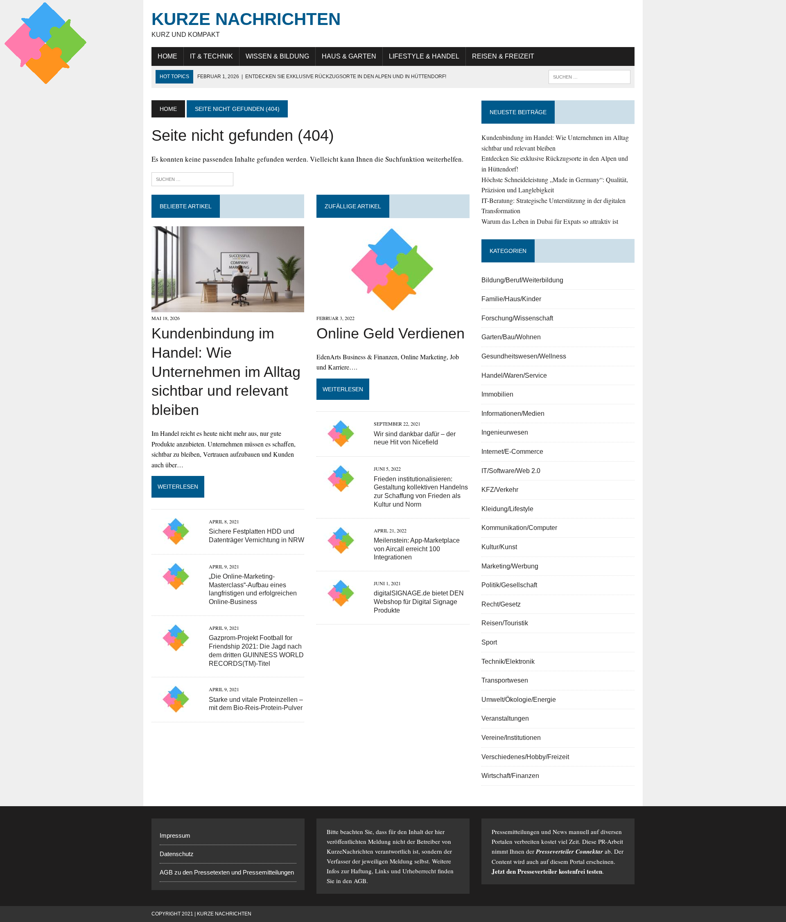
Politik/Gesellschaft (509, 585)
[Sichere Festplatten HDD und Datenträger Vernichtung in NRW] (176, 539)
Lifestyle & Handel (424, 56)
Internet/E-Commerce (512, 451)
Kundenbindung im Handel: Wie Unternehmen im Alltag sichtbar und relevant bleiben (225, 371)
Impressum (175, 835)
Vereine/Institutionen (511, 737)
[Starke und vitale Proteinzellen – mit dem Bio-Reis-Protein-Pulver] (176, 707)
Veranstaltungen (505, 718)
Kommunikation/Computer (519, 527)
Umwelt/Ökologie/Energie (518, 699)
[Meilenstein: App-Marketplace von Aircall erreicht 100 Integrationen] (341, 548)
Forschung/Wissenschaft (517, 318)
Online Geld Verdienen (390, 333)
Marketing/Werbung (509, 566)
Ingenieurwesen (504, 432)
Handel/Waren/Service (514, 375)
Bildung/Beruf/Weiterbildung (522, 280)
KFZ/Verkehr (499, 489)
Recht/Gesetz (501, 604)
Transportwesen (504, 680)
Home (167, 56)
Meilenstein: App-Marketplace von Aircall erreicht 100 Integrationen (417, 549)
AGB (360, 881)
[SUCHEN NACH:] (589, 76)
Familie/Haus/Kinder (511, 298)
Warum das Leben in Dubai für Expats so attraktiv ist (549, 221)
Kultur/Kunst (499, 546)
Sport (489, 642)
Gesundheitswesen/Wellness (523, 356)
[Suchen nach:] (192, 178)
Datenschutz (177, 853)
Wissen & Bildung (277, 56)
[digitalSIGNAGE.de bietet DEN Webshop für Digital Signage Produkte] (341, 601)
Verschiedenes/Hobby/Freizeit (525, 756)
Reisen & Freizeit (503, 56)
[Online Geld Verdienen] (392, 306)
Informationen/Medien (512, 413)
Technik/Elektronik (508, 661)
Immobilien (497, 394)
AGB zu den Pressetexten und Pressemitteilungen (227, 872)
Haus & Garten (349, 56)
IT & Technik (211, 56)
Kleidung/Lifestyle (507, 508)
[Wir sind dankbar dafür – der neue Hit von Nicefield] (341, 442)
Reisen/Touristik (504, 623)
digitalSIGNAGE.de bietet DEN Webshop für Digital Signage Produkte (419, 602)
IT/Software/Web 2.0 (510, 470)
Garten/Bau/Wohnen (511, 337)
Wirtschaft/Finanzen (510, 775)
